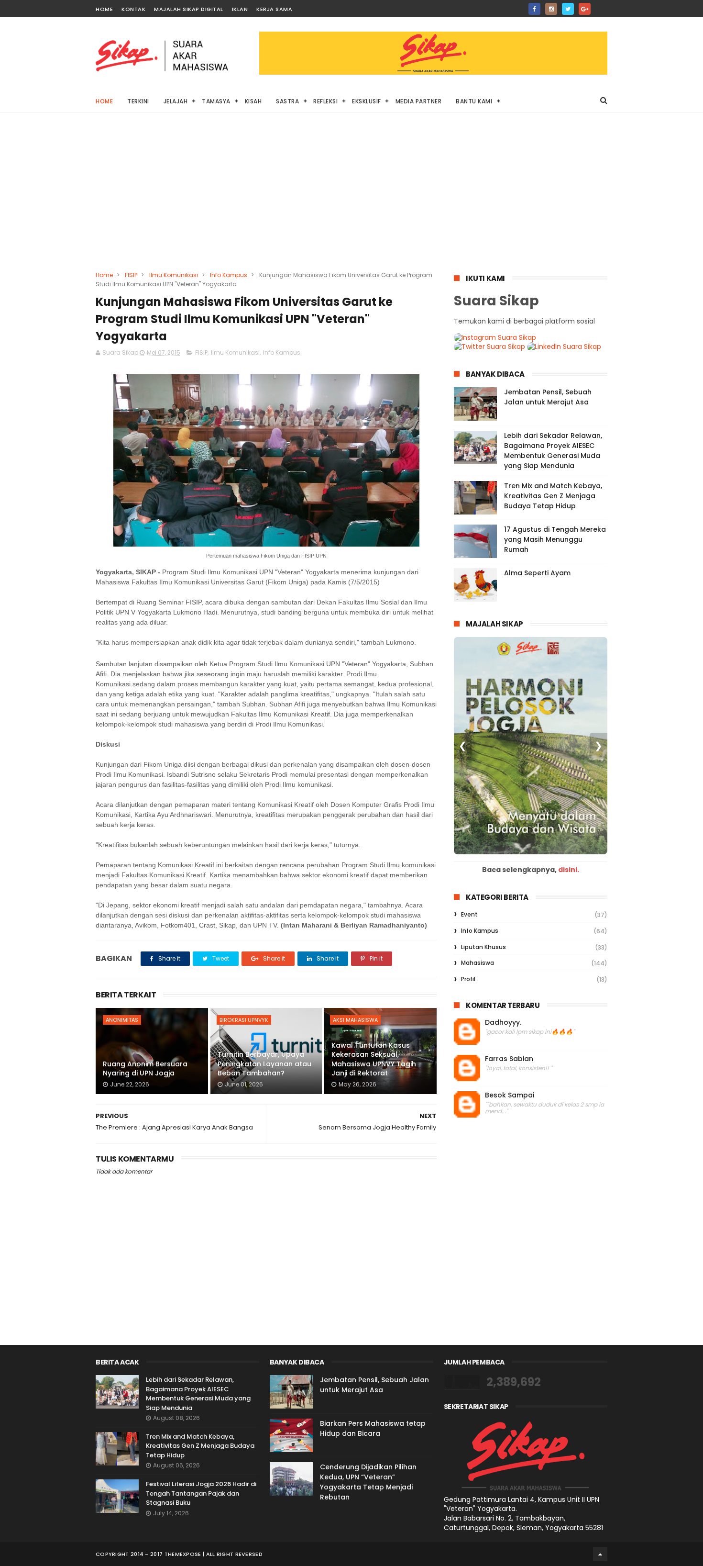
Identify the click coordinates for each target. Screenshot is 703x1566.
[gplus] (585, 9)
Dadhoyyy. (503, 1022)
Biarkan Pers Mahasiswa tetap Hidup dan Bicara (373, 1428)
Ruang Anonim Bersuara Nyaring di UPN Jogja (145, 1068)
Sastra (287, 101)
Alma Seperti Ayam (537, 573)
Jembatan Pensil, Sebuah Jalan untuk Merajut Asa (548, 397)
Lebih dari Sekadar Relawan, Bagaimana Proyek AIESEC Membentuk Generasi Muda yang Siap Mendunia (553, 450)
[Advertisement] (351, 199)
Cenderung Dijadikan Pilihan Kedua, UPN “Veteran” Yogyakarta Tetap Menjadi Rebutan (368, 1482)
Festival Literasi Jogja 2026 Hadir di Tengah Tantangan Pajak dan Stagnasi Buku (201, 1493)
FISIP (131, 275)
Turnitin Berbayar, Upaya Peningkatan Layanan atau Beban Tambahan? (264, 1064)
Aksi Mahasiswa (355, 1020)
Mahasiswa (477, 963)
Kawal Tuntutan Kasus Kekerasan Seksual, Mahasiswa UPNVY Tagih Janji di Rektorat (373, 1059)
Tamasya (216, 101)
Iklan (240, 9)
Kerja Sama (274, 9)
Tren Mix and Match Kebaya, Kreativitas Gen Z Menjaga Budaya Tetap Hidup (553, 496)
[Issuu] (601, 6)
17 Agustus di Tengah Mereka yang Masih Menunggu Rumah (555, 539)
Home (104, 9)
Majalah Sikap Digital (188, 9)
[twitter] (568, 9)
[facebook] (534, 9)
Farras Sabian (509, 1059)
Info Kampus (228, 275)
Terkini (138, 101)
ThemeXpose (183, 1554)
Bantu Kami (474, 101)
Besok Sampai (509, 1095)
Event (469, 914)
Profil (468, 979)
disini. (568, 869)
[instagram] (551, 9)
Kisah (253, 101)
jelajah (176, 101)
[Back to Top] (600, 1554)
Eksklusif (366, 101)
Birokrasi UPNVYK (244, 1020)
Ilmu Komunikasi (173, 275)
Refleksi (325, 101)
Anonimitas (122, 1020)
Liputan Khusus (483, 947)
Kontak (133, 9)
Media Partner (418, 101)
